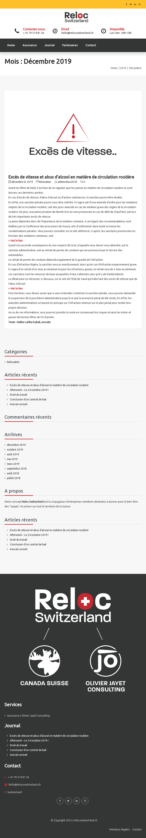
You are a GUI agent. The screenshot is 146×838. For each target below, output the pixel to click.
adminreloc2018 (67, 181)
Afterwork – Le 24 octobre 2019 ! (29, 389)
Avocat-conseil (18, 404)
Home (11, 45)
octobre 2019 (15, 449)
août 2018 (13, 473)
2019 (123, 68)
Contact (91, 45)
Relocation (45, 181)
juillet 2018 (13, 478)
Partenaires (70, 45)
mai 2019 (12, 459)
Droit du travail (18, 394)
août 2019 (13, 454)
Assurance (30, 45)
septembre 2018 (17, 468)
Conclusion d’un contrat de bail (28, 399)
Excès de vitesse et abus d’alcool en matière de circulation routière (71, 176)
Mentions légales (119, 829)
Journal (49, 45)
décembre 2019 (16, 444)
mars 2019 (13, 463)
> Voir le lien (15, 240)
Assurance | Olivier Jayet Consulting (28, 715)
